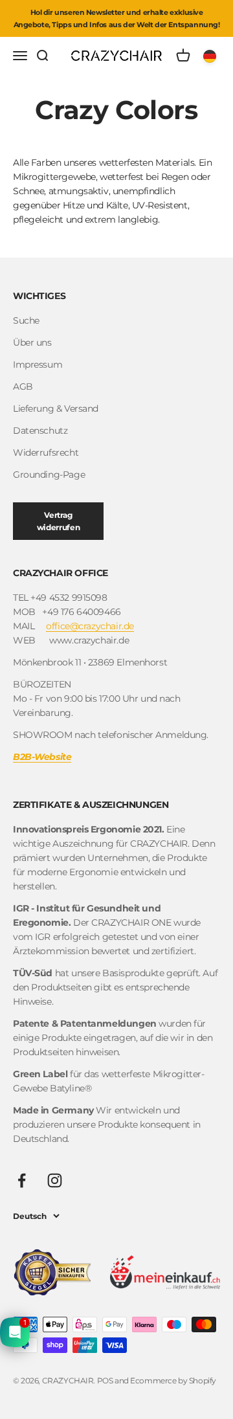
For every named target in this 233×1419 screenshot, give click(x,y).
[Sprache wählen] (211, 56)
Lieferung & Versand (55, 408)
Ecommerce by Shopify (173, 1380)
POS (105, 1380)
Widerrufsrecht (45, 452)
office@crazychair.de (90, 626)
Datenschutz (40, 430)
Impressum (37, 364)
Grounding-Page (49, 474)
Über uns (32, 342)
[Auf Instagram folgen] (54, 1180)
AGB (23, 386)
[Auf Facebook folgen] (21, 1180)
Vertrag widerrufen (58, 521)
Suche (26, 320)
